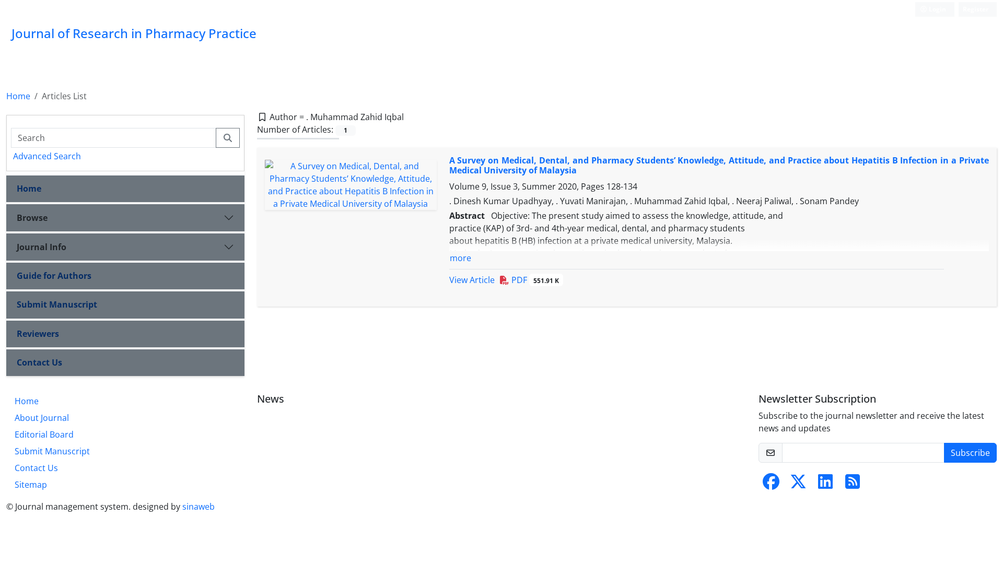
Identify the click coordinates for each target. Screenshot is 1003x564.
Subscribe (970, 453)
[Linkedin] (825, 484)
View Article (472, 280)
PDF (534, 280)
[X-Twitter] (798, 484)
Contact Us (39, 362)
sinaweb (198, 506)
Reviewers (38, 333)
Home (18, 96)
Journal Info (41, 247)
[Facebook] (771, 484)
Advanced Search (47, 156)
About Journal (42, 418)
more (460, 258)
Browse (32, 218)
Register (975, 9)
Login (936, 9)
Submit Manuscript (57, 304)
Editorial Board (44, 434)
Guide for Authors (54, 275)
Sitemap (31, 484)
